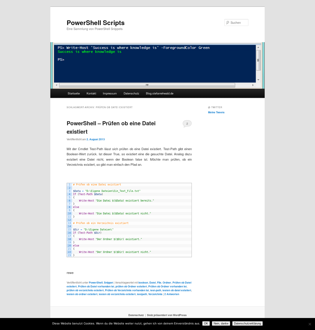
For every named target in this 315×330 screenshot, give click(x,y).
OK (206, 323)
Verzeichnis (155, 294)
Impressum (110, 93)
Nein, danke (221, 323)
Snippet (108, 282)
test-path (155, 290)
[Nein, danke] (310, 324)
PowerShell (96, 282)
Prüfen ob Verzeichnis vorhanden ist (127, 290)
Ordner (167, 282)
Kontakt (91, 93)
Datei (152, 282)
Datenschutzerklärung (247, 323)
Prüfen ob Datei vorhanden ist (96, 286)
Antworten (171, 294)
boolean (143, 282)
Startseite (74, 93)
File (159, 282)
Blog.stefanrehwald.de (159, 93)
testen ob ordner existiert (82, 294)
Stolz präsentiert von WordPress (167, 315)
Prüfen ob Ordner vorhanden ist (167, 286)
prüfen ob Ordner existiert (131, 286)
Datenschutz (131, 93)
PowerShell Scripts (96, 22)
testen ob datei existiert (176, 290)
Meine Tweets (216, 112)
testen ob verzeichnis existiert (117, 294)
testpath (142, 294)
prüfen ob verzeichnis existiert (85, 290)
